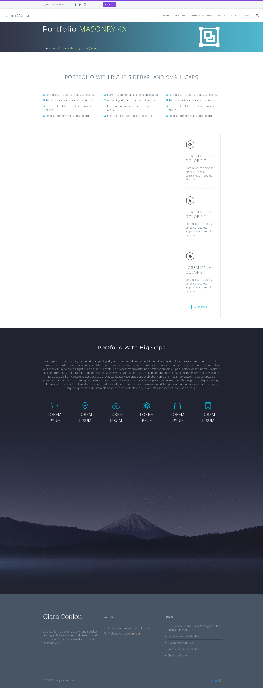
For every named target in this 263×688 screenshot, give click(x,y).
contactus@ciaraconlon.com (133, 628)
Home (166, 15)
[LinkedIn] (80, 4)
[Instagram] (84, 4)
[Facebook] (75, 4)
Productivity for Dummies (183, 649)
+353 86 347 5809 (54, 4)
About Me (179, 15)
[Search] (257, 15)
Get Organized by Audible (183, 636)
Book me (109, 4)
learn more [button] (201, 306)
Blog (233, 15)
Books (221, 15)
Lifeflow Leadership (201, 15)
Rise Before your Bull (180, 642)
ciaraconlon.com (129, 633)
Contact (246, 15)
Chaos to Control (178, 655)
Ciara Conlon (71, 680)
